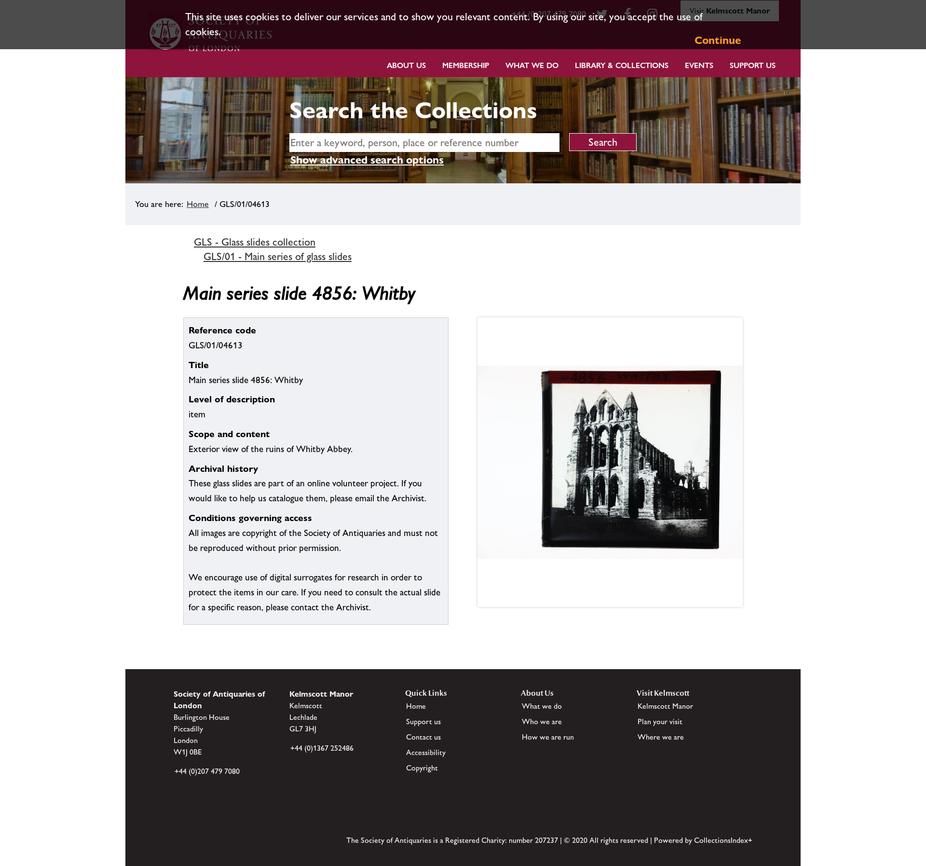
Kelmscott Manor (665, 706)
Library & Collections (621, 65)
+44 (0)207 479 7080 (207, 771)
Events (699, 65)
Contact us (423, 737)
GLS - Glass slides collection (254, 242)
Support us (423, 721)
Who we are (542, 721)
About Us (406, 65)
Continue (717, 40)
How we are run (548, 737)
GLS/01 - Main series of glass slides (278, 256)
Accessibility (426, 752)
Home (198, 204)
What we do (531, 65)
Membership (465, 65)
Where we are (661, 737)
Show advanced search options (367, 160)
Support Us (753, 65)
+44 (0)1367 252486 (322, 748)
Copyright (422, 767)
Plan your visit (660, 721)
